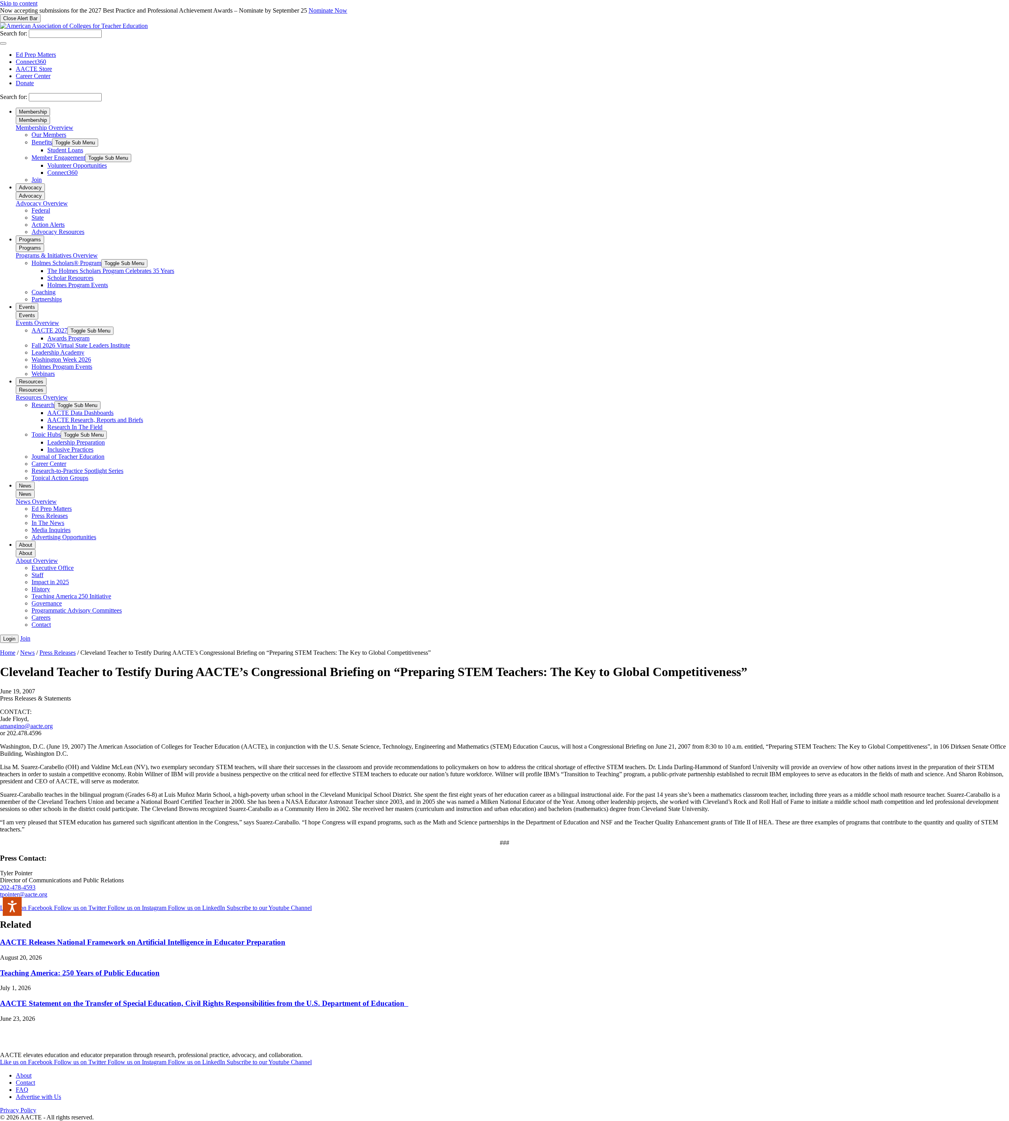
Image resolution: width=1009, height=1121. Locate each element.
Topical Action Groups (60, 478)
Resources (31, 382)
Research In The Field (74, 427)
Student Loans (65, 150)
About (25, 545)
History (41, 589)
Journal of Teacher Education (68, 456)
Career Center (33, 76)
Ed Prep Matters (36, 54)
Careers (41, 617)
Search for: (13, 33)
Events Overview (37, 322)
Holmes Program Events (77, 285)
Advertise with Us (38, 1096)
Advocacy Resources (58, 231)
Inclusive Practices (70, 449)
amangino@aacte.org (26, 726)
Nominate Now (328, 10)
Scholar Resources (70, 278)
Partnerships (47, 299)
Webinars (43, 373)
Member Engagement (58, 157)
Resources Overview (42, 397)
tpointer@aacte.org (23, 894)
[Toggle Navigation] (3, 43)
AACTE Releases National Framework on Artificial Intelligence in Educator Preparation (142, 942)
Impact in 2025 (50, 582)
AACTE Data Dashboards (80, 412)
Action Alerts (48, 224)
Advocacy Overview (42, 203)
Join (37, 179)
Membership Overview (44, 127)
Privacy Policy (18, 1110)
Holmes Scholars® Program (66, 263)
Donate (25, 83)
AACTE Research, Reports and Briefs (95, 420)
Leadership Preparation (76, 442)
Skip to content (18, 3)
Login (9, 639)
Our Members (49, 134)
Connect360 (31, 61)
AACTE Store (34, 68)
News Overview (36, 501)
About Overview (37, 560)
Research (43, 405)
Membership (33, 112)
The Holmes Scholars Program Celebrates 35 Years (110, 270)
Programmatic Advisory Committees (77, 610)
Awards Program (68, 338)
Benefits (42, 142)
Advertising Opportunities (64, 537)
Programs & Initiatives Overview (57, 255)
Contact (41, 624)
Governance (47, 603)
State (38, 217)
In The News (48, 522)
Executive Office (53, 567)
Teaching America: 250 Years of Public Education (80, 973)
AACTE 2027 (49, 330)
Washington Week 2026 (61, 359)
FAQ (22, 1089)
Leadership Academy (58, 352)
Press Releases (50, 515)
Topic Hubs (46, 434)
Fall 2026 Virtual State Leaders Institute (81, 345)
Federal (41, 210)
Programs (30, 240)
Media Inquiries (51, 530)
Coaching (44, 292)
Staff (37, 575)
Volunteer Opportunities (77, 165)
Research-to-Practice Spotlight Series (77, 470)
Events (27, 307)
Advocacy (30, 188)
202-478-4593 (17, 887)
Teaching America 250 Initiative (71, 596)
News (25, 486)
